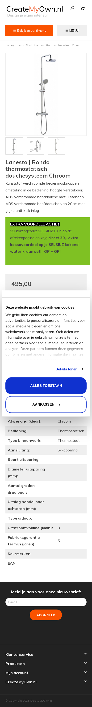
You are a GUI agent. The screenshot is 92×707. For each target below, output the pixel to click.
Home (9, 45)
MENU (73, 30)
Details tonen (66, 369)
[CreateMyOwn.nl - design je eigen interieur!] (34, 11)
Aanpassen (43, 404)
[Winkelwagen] (82, 8)
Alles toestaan (46, 386)
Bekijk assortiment (31, 30)
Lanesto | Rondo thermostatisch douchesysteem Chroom (48, 45)
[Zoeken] (72, 8)
